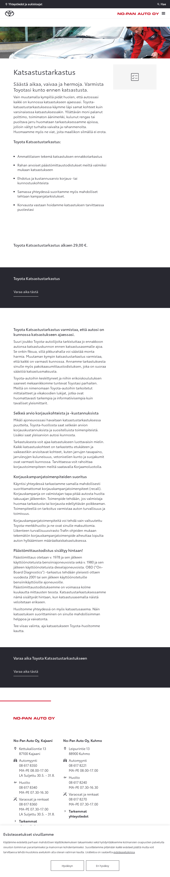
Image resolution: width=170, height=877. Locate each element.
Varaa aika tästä (26, 291)
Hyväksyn (67, 865)
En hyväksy (102, 865)
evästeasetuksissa (124, 852)
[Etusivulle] (138, 13)
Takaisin (25, 22)
